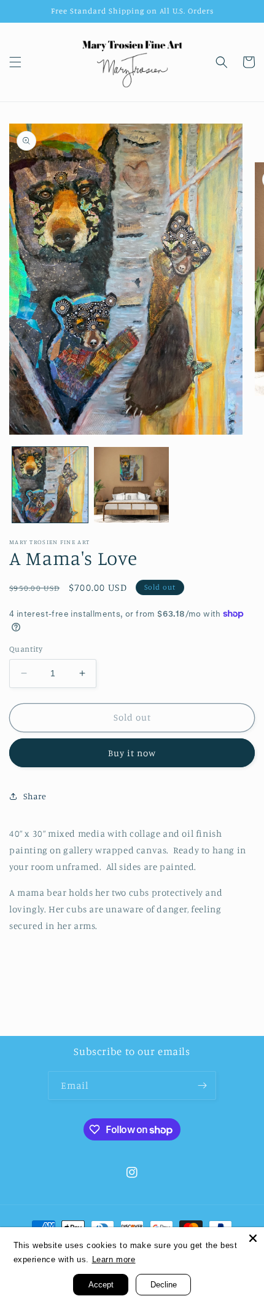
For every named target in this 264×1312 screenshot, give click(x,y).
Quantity (25, 649)
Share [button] (35, 796)
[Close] (253, 1238)
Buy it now (132, 753)
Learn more (114, 1259)
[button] (15, 62)
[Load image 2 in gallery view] (131, 485)
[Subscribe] (201, 1085)
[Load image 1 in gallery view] (50, 485)
